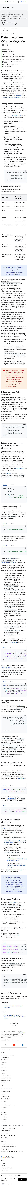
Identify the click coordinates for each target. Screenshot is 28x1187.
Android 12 (3, 1119)
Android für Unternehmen (7, 1055)
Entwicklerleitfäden (5, 1130)
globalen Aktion (21, 706)
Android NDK (4, 1137)
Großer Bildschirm (5, 1091)
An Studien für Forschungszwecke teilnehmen (12, 1151)
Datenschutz (4, 1083)
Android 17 (3, 1107)
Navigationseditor (16, 115)
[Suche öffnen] (16, 2)
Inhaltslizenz (23, 1032)
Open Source (4, 1059)
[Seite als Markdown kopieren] (7, 45)
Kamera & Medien (5, 1080)
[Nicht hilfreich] (13, 34)
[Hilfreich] (11, 34)
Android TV (3, 1101)
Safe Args (9, 473)
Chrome (3, 1163)
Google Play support (6, 1149)
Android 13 (3, 1117)
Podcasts (3, 1067)
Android (3, 1052)
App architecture (8, 7)
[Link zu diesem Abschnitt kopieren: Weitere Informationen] (22, 993)
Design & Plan (15, 29)
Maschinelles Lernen (6, 1075)
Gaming (3, 1073)
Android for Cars (5, 1098)
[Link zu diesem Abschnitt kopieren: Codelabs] (9, 1003)
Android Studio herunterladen (8, 1135)
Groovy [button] (5, 484)
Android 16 (3, 1110)
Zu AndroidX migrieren (11, 558)
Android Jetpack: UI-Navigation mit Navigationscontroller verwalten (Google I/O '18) (15, 1016)
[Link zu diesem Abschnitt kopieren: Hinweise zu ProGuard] (21, 899)
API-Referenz (4, 1133)
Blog (2, 1064)
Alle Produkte (4, 1170)
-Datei (9, 562)
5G (2, 1085)
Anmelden (23, 1)
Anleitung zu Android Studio (8, 1128)
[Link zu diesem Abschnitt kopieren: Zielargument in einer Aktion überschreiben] (12, 394)
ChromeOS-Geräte (5, 1096)
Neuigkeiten (4, 1062)
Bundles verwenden (19, 468)
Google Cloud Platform (6, 1168)
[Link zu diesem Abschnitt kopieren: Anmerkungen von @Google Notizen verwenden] (10, 930)
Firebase (3, 1165)
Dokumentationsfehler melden (8, 1146)
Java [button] (11, 647)
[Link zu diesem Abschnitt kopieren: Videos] (7, 1012)
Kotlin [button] (12, 484)
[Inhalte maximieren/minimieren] (12, 49)
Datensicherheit (5, 1057)
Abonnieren (23, 1179)
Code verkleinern (13, 902)
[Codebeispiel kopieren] (26, 171)
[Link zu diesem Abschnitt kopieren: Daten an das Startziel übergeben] (12, 822)
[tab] (5, 484)
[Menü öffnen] (2, 2)
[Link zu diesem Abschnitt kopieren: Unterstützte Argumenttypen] (22, 186)
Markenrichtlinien (18, 1176)
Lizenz (10, 1176)
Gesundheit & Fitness (6, 1078)
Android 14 (3, 1114)
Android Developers (5, 29)
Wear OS (3, 1094)
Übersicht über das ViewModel (11, 97)
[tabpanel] (14, 494)
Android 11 (3, 1122)
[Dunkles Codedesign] (24, 171)
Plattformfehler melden (6, 1144)
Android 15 (3, 1112)
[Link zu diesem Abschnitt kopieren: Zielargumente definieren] (24, 104)
